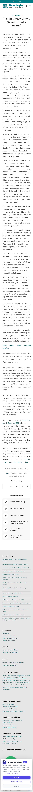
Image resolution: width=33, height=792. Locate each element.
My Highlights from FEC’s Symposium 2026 (13, 599)
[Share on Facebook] (5, 486)
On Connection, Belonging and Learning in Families (15, 564)
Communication (16, 473)
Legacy (24, 473)
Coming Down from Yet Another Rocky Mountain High (15, 567)
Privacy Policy (6, 773)
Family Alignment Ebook (10, 652)
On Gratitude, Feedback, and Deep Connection (13, 615)
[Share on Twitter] (11, 486)
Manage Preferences (16, 781)
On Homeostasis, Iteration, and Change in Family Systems (16, 603)
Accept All (16, 777)
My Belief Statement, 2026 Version (10, 606)
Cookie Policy (14, 773)
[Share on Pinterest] (22, 486)
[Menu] (30, 6)
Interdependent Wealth (10, 665)
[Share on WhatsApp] (16, 486)
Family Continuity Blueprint (10, 638)
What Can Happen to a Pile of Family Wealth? (13, 571)
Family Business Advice (9, 636)
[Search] (25, 6)
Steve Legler (24, 469)
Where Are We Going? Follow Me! (10, 596)
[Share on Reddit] (27, 486)
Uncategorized (16, 15)
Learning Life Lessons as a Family (10, 574)
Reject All (16, 786)
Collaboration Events (8, 641)
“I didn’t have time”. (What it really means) (16, 22)
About (14, 1)
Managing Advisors (16, 476)
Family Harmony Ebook (10, 650)
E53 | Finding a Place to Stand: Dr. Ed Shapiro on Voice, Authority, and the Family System (16, 619)
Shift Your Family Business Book (13, 663)
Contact (19, 1)
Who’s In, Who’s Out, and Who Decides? (12, 593)
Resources (5, 633)
